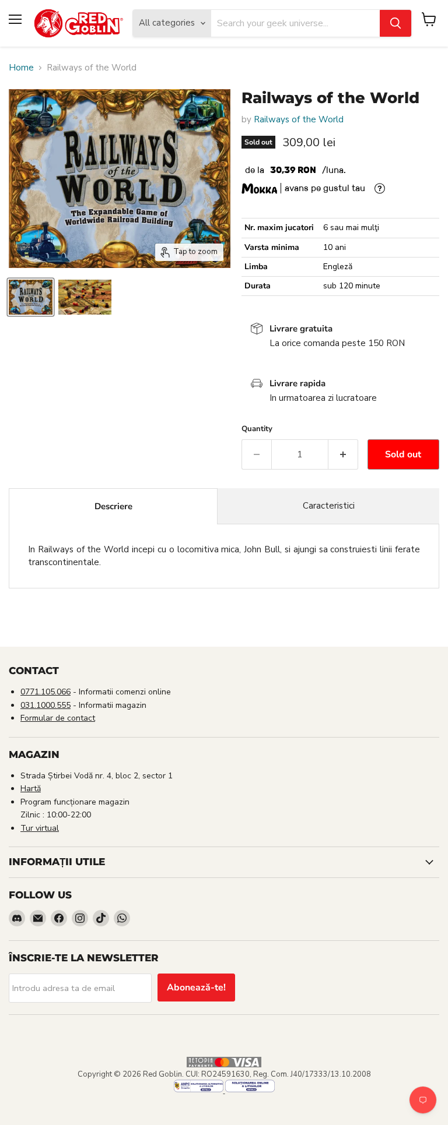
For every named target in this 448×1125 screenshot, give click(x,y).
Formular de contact (57, 718)
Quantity (257, 429)
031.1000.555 (45, 705)
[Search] (395, 23)
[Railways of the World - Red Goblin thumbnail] (31, 297)
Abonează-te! (196, 987)
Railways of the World (299, 119)
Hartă (30, 788)
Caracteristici (329, 506)
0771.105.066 (45, 691)
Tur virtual (39, 828)
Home (21, 68)
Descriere (113, 506)
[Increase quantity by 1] (343, 454)
